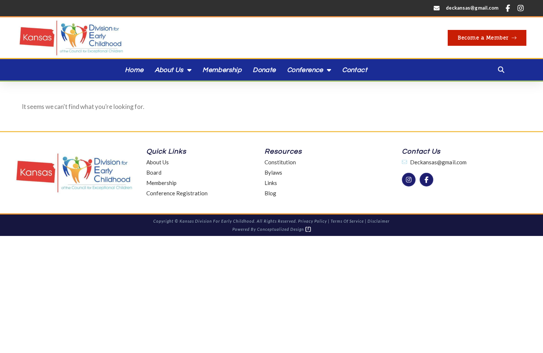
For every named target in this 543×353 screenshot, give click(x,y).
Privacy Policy (312, 221)
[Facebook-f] (507, 8)
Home (134, 69)
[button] (501, 69)
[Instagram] (520, 8)
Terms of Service (347, 221)
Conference (305, 69)
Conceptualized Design (281, 229)
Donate (264, 69)
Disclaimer (379, 221)
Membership (222, 69)
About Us (169, 69)
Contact (354, 69)
